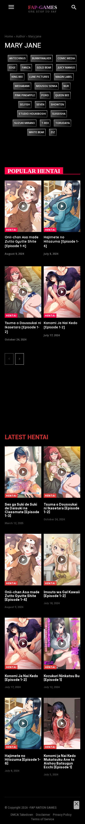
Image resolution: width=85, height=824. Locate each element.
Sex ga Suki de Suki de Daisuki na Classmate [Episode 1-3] (22, 510)
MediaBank (22, 86)
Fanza (26, 67)
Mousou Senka (46, 86)
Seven (40, 104)
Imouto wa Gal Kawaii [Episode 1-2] (62, 594)
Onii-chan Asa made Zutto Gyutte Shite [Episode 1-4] (21, 241)
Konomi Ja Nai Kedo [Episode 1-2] (60, 325)
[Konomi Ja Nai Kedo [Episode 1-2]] (62, 292)
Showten (57, 104)
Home (9, 36)
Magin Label (63, 76)
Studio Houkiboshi (32, 113)
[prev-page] (9, 359)
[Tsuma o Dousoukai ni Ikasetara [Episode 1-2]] (23, 292)
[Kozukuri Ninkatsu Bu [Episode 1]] (62, 643)
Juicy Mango (66, 67)
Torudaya (62, 123)
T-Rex (45, 123)
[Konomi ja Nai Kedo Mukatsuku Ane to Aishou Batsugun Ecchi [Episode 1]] (62, 723)
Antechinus (17, 58)
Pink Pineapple (25, 95)
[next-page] (19, 359)
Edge (12, 67)
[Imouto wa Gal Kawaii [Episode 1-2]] (62, 559)
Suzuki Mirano (24, 123)
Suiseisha (58, 113)
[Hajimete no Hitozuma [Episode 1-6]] (62, 206)
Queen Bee (62, 95)
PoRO (45, 95)
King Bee (17, 76)
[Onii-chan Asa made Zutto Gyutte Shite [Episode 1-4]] (23, 206)
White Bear (36, 132)
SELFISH (25, 104)
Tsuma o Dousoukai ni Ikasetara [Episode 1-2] (23, 327)
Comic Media (66, 58)
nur (66, 86)
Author (20, 36)
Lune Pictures (39, 76)
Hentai (11, 229)
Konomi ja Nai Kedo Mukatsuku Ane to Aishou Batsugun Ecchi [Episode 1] (60, 761)
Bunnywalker (41, 58)
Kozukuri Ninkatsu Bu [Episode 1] (62, 678)
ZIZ (53, 132)
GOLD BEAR (44, 67)
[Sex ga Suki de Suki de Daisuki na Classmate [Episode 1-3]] (23, 472)
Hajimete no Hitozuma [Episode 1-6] (61, 241)
